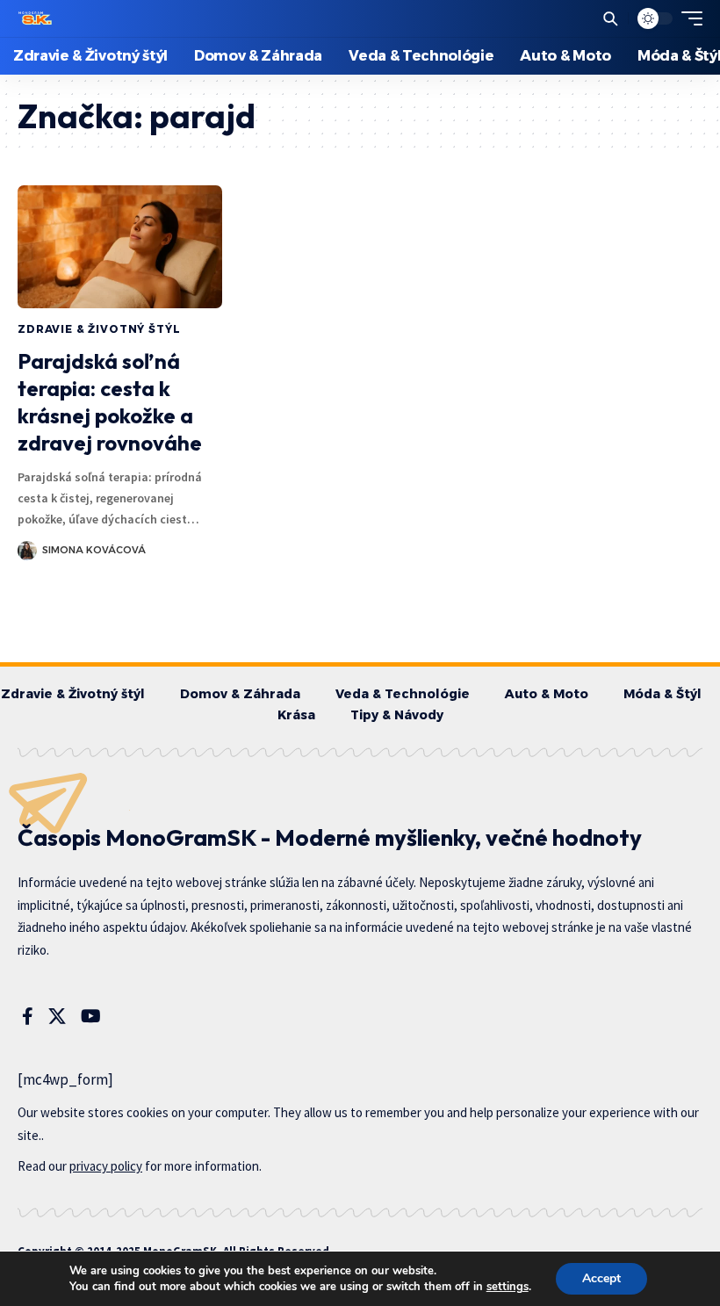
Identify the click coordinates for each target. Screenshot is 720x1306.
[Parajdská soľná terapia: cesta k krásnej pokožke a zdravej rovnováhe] (120, 246)
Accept (601, 1278)
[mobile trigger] (687, 18)
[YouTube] (90, 1016)
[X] (57, 1016)
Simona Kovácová (94, 550)
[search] (610, 18)
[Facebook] (28, 1016)
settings (507, 1287)
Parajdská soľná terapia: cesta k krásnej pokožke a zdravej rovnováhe (110, 402)
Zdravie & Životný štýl (99, 329)
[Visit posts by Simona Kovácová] (27, 550)
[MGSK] (36, 18)
